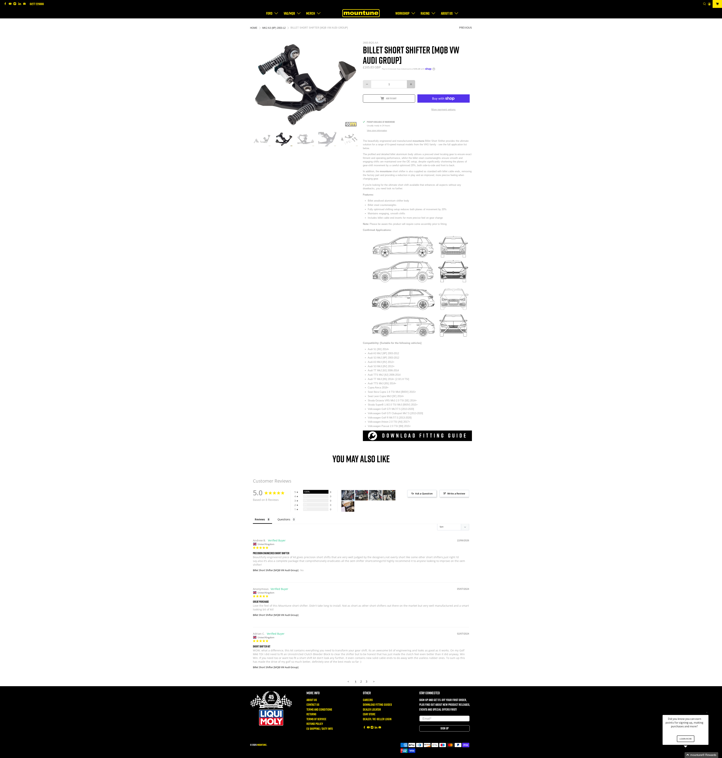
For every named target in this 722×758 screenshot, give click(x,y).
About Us (311, 700)
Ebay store (369, 714)
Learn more (686, 738)
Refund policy (314, 724)
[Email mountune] (25, 4)
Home (253, 28)
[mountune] (361, 13)
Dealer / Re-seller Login (377, 719)
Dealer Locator (372, 709)
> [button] (374, 681)
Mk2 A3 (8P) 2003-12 (274, 28)
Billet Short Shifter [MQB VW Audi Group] (275, 570)
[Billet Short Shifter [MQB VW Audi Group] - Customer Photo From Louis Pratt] (347, 495)
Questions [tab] (284, 519)
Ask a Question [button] (424, 493)
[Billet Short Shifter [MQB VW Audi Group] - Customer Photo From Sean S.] (347, 506)
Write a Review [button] (456, 493)
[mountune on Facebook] (6, 4)
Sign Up (445, 728)
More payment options (443, 109)
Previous (465, 27)
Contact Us (312, 704)
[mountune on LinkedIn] (20, 4)
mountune (262, 744)
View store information (377, 130)
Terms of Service (316, 719)
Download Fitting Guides (377, 704)
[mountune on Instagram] (15, 4)
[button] (690, 755)
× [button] (707, 712)
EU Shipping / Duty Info (319, 729)
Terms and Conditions (319, 709)
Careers (368, 700)
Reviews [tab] (260, 519)
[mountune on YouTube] (11, 4)
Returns (311, 714)
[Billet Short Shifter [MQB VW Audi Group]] (306, 84)
